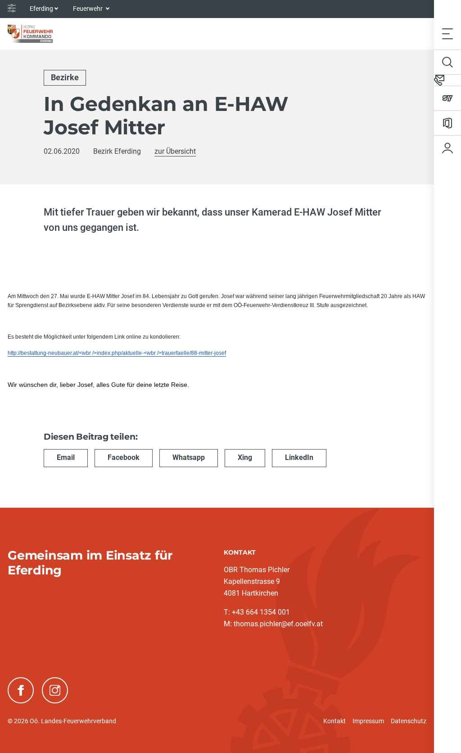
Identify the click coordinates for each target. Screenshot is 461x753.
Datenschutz (408, 721)
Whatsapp (188, 457)
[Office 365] (447, 123)
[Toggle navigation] (447, 33)
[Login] (447, 148)
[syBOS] (447, 98)
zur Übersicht (175, 151)
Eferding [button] (41, 8)
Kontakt (334, 721)
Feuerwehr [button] (88, 8)
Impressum (368, 721)
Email (66, 457)
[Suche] (447, 62)
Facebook (124, 457)
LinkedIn (299, 457)
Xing (245, 457)
